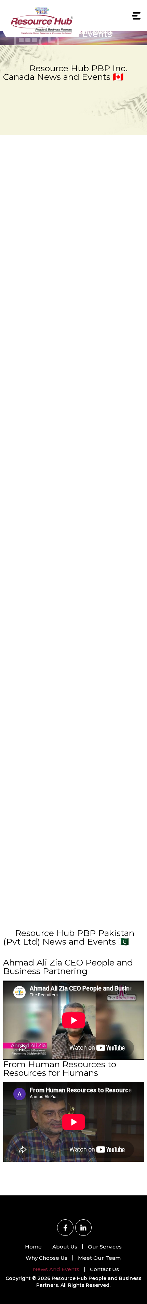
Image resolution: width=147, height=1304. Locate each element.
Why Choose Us (46, 1258)
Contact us (104, 1269)
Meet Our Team (99, 1258)
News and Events (56, 1269)
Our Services (105, 1246)
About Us (64, 1246)
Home (33, 1246)
